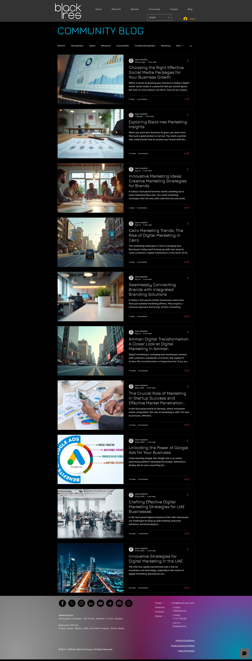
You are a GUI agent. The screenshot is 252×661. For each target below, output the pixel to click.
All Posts (61, 45)
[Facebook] (62, 603)
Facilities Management (145, 45)
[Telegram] (109, 603)
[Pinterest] (128, 603)
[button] (190, 46)
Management (77, 45)
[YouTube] (100, 603)
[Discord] (119, 603)
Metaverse (106, 45)
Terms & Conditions (185, 640)
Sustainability (122, 45)
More (178, 45)
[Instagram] (81, 603)
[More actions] (188, 60)
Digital (92, 45)
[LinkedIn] (90, 603)
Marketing (165, 45)
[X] (72, 603)
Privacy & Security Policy (183, 645)
